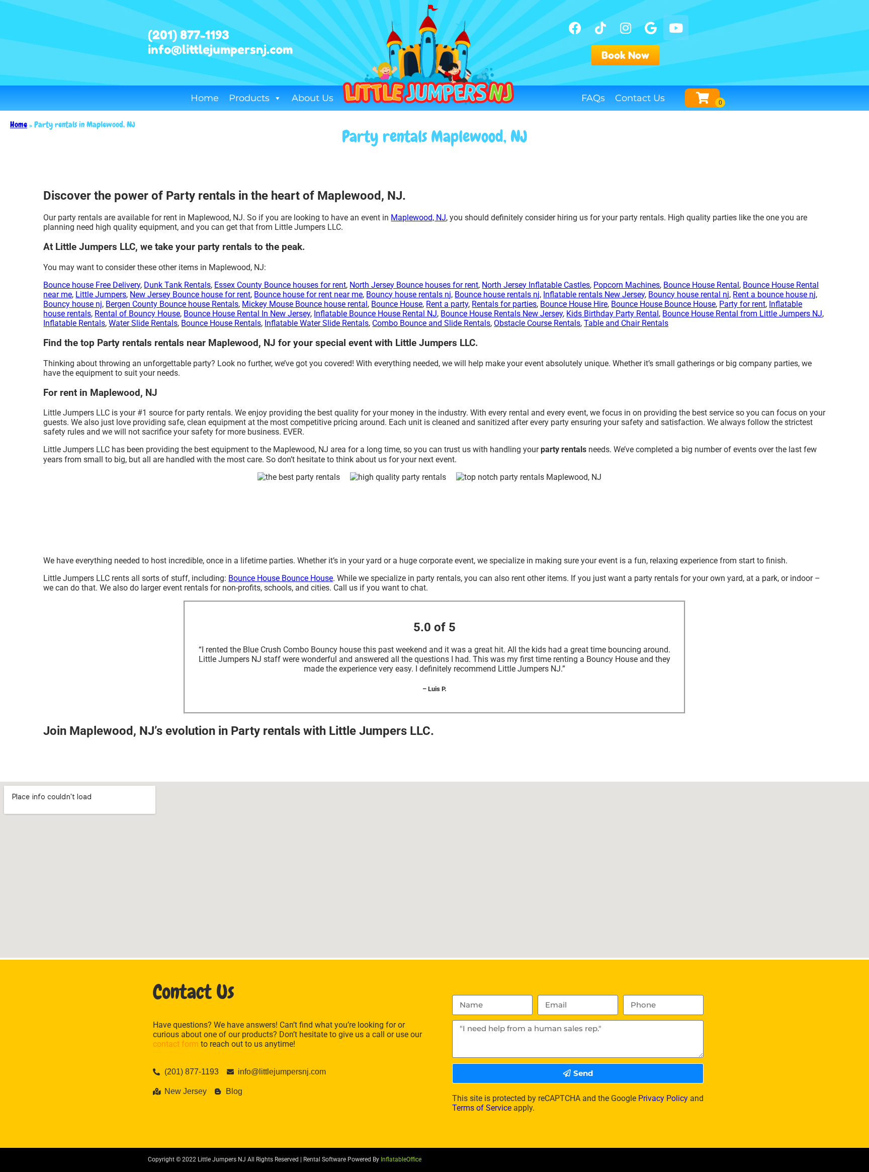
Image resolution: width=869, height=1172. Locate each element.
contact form (176, 1044)
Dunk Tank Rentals (177, 285)
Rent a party (447, 304)
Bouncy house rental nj (688, 294)
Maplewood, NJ (418, 217)
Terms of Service (481, 1108)
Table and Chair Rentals (626, 323)
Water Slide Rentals (143, 323)
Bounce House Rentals (221, 323)
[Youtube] (675, 27)
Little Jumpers (100, 294)
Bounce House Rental (701, 285)
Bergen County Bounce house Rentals (172, 304)
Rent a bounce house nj (774, 294)
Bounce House (396, 304)
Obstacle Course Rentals (537, 323)
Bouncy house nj (72, 304)
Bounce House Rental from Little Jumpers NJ (742, 313)
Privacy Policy (663, 1098)
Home (205, 98)
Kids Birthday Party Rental (612, 313)
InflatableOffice (401, 1159)
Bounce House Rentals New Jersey (502, 313)
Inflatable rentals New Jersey (594, 294)
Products (249, 98)
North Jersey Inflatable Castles (536, 285)
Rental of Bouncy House (137, 313)
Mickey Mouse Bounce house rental (305, 304)
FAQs (593, 98)
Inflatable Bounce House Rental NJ (375, 313)
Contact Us (640, 98)
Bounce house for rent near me (308, 294)
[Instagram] (625, 27)
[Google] (650, 27)
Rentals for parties (504, 304)
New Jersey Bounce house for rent (190, 294)
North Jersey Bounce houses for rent (414, 285)
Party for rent (742, 304)
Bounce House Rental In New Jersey (247, 313)
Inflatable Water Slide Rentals (317, 323)
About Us (312, 98)
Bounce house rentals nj (497, 294)
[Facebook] (575, 27)
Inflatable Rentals (74, 323)
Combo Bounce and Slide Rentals (431, 323)
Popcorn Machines (626, 285)
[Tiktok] (600, 27)
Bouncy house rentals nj (408, 294)
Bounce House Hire (573, 304)
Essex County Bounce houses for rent (280, 285)
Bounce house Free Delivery (91, 285)
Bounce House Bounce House (663, 304)
